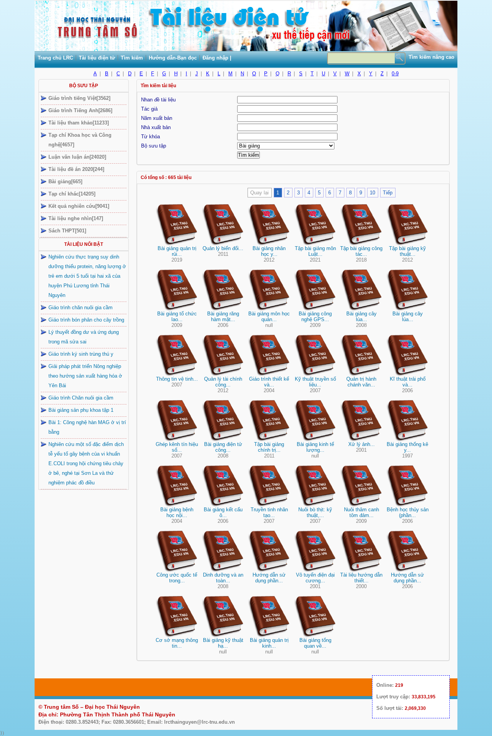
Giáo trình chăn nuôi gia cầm (80, 307)
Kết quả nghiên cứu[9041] (78, 206)
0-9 (395, 73)
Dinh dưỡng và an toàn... (223, 577)
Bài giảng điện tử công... (223, 447)
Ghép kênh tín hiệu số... (177, 447)
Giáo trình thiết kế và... (269, 382)
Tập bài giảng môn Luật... (315, 251)
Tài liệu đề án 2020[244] (76, 169)
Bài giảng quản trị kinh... (269, 643)
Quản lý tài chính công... (223, 382)
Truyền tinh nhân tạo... (269, 512)
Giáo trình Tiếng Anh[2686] (80, 110)
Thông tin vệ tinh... (177, 379)
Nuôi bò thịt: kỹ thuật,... (315, 512)
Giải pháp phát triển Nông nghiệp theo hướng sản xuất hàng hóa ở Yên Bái (85, 375)
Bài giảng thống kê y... (407, 447)
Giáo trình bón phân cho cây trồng (86, 320)
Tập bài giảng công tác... (361, 251)
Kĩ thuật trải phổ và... (408, 382)
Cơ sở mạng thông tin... (177, 643)
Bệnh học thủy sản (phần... (408, 512)
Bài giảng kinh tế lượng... (315, 447)
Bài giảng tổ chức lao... (177, 316)
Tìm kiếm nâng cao (431, 57)
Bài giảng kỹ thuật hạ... (223, 643)
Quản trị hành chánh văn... (361, 382)
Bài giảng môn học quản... (269, 316)
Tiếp (387, 193)
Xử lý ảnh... (361, 444)
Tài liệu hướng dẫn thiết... (361, 577)
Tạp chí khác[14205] (71, 194)
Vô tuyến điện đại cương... (315, 577)
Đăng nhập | (217, 58)
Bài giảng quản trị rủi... (177, 251)
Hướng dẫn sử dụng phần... (269, 577)
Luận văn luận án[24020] (77, 157)
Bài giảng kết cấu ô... (223, 512)
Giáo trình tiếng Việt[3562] (79, 98)
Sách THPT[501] (67, 231)
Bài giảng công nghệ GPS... (315, 316)
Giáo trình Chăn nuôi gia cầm (80, 398)
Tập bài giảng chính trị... (269, 447)
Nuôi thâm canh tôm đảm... (361, 512)
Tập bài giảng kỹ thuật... (407, 251)
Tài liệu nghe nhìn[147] (75, 218)
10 (372, 193)
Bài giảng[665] (65, 181)
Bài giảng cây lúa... (361, 316)
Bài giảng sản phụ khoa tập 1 (80, 410)
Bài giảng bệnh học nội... (176, 512)
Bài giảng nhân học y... (269, 251)
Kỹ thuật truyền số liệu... (315, 382)
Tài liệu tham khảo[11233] (78, 123)
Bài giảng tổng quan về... (315, 643)
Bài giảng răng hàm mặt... (223, 316)
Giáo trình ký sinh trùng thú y (80, 354)
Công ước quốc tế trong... (176, 577)
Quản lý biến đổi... (223, 248)
